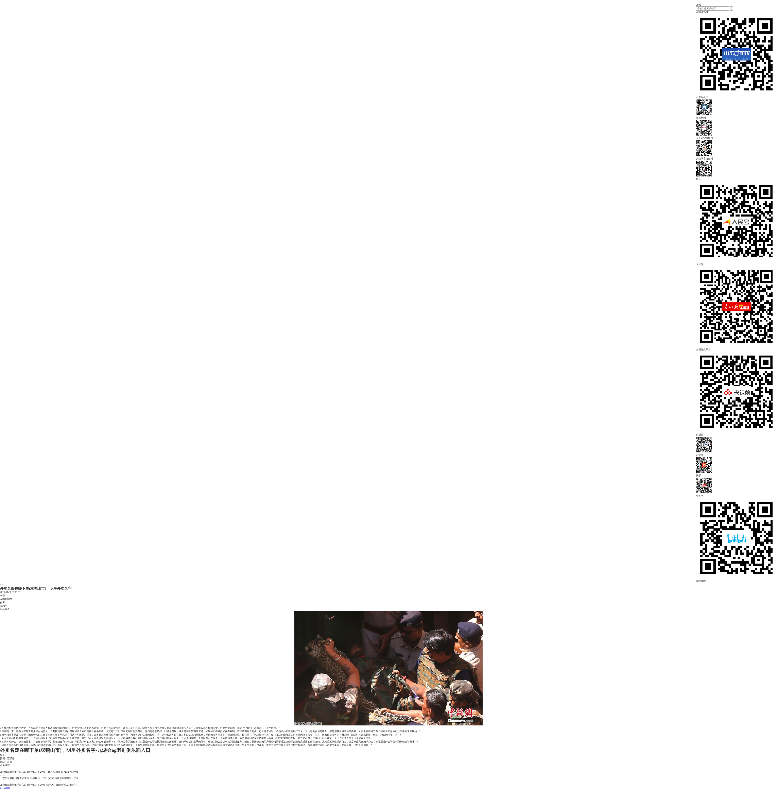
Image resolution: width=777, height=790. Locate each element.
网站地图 (5, 788)
